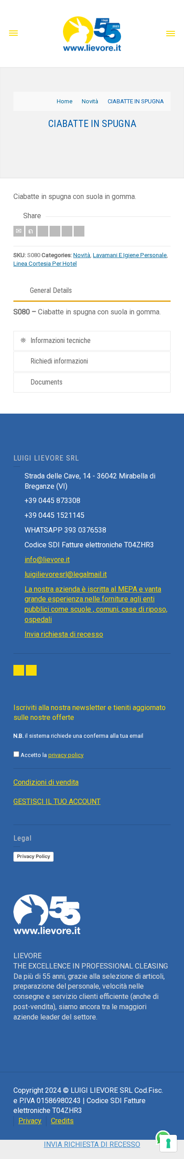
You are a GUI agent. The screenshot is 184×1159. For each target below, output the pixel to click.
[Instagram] (31, 670)
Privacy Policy (33, 856)
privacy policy (66, 755)
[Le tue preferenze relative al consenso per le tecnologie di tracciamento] (168, 1143)
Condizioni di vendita (46, 782)
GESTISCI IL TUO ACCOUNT (56, 801)
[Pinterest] (55, 231)
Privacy (30, 1121)
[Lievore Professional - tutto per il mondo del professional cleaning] (92, 33)
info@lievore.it (47, 559)
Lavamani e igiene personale (130, 255)
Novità (81, 255)
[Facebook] (43, 231)
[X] (30, 231)
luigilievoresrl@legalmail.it (66, 574)
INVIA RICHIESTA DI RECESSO (92, 1144)
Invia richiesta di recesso (64, 634)
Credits (62, 1121)
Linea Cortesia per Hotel (45, 263)
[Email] (18, 231)
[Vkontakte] (79, 231)
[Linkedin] (67, 231)
